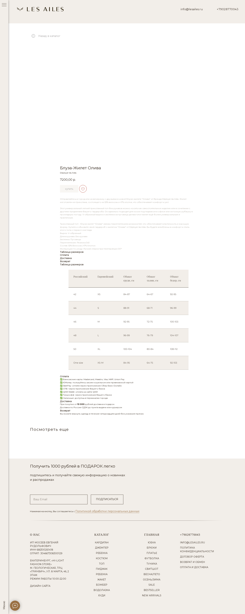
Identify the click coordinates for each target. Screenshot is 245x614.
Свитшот (151, 568)
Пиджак (102, 568)
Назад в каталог (49, 36)
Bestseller (152, 590)
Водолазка (102, 590)
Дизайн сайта (40, 585)
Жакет (101, 579)
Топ (101, 563)
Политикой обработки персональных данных (107, 511)
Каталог (101, 534)
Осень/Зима (151, 579)
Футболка (151, 558)
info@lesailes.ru (192, 9)
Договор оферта (192, 556)
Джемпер (101, 547)
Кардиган (102, 542)
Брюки (152, 547)
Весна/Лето (152, 574)
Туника (151, 563)
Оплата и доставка (194, 567)
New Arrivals (151, 595)
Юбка (152, 542)
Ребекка (102, 553)
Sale (151, 584)
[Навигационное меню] (4, 5)
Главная (151, 534)
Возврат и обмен (192, 562)
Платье (151, 553)
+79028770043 (227, 9)
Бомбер (101, 584)
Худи (101, 595)
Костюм (102, 558)
